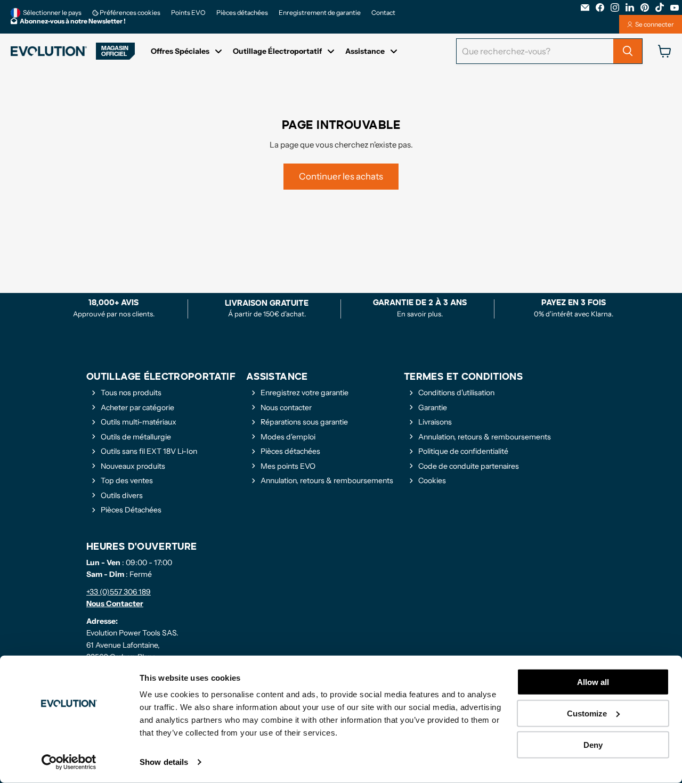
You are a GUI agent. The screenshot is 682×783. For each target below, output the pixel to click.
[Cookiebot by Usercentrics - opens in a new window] (69, 762)
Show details (164, 761)
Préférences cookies (129, 13)
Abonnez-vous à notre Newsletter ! (73, 21)
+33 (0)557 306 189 (118, 592)
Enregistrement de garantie (320, 13)
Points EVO (188, 13)
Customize (587, 713)
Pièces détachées (242, 13)
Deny (593, 744)
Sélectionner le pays (52, 13)
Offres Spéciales (180, 51)
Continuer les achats (341, 176)
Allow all (593, 682)
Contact (383, 13)
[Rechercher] (627, 51)
